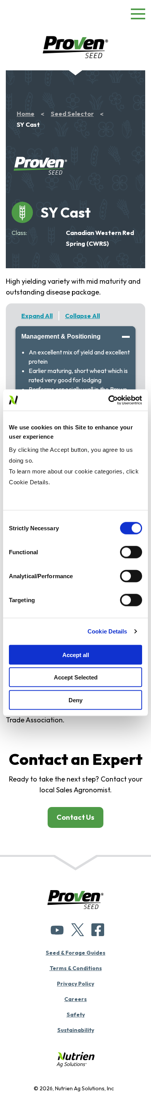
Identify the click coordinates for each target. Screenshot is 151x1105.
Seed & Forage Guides (75, 952)
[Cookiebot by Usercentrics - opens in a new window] (108, 400)
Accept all (75, 654)
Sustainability (75, 1030)
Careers (75, 999)
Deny (75, 699)
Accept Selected (76, 677)
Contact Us (75, 817)
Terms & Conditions (76, 968)
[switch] (131, 552)
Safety (76, 1014)
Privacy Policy (75, 983)
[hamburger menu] (138, 15)
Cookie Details (107, 631)
